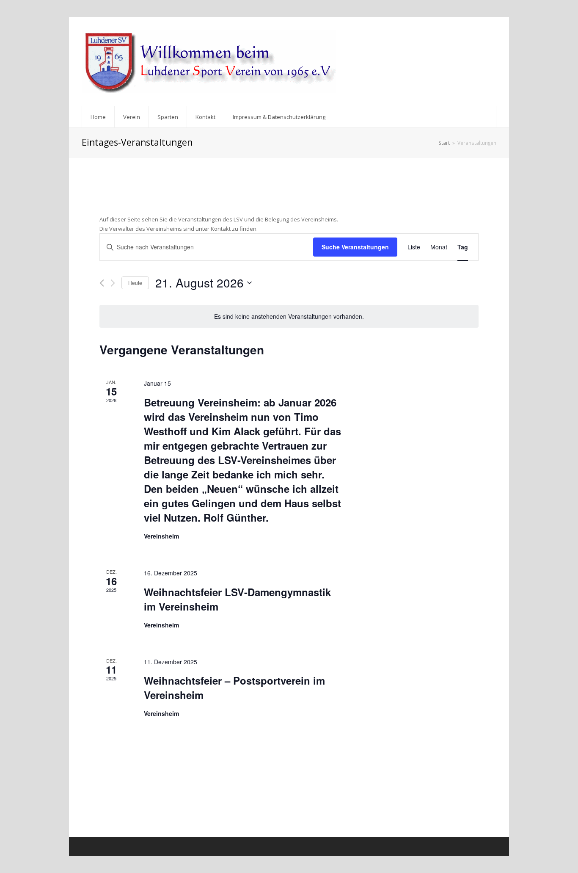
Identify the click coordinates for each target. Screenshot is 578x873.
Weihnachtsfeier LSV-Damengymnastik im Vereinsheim (237, 599)
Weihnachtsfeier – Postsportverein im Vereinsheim (234, 687)
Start (444, 142)
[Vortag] (101, 283)
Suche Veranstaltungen (355, 247)
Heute (135, 282)
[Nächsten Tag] (112, 283)
